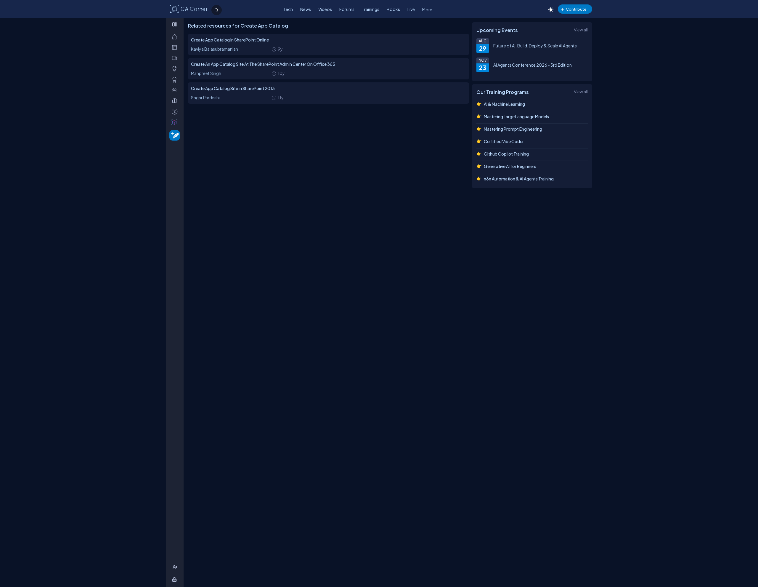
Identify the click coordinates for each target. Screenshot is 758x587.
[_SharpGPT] (176, 122)
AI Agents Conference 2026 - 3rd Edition (532, 65)
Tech (288, 9)
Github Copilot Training (506, 153)
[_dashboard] (176, 47)
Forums (346, 9)
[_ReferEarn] (176, 100)
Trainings (370, 9)
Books (393, 9)
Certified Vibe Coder (504, 141)
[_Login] (175, 579)
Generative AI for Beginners (510, 166)
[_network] (176, 90)
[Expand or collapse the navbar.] (175, 24)
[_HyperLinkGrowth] (173, 135)
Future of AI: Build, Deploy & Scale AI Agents (535, 45)
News (305, 9)
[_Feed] (176, 36)
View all (581, 29)
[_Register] (176, 567)
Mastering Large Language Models (516, 116)
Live (411, 9)
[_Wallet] (176, 58)
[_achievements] (176, 79)
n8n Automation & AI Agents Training (519, 178)
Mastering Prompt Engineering (513, 129)
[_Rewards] (176, 111)
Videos (325, 9)
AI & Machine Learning (504, 104)
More (427, 9)
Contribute (576, 9)
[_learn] (176, 68)
